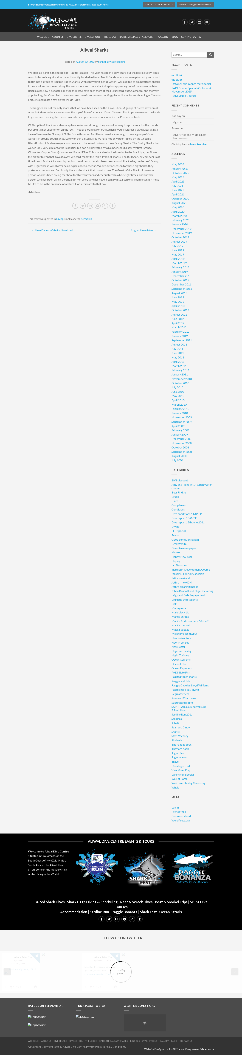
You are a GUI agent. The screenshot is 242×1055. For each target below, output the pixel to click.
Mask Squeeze (180, 629)
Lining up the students (184, 599)
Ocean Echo (178, 664)
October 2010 (180, 383)
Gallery (163, 36)
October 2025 (180, 173)
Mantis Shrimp (180, 616)
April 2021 (177, 194)
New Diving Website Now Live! (53, 230)
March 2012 (179, 327)
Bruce (175, 496)
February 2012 (180, 331)
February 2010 (180, 408)
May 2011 (177, 357)
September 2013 (181, 288)
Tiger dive (177, 753)
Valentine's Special (182, 774)
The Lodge (109, 36)
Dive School (92, 36)
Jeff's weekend (180, 578)
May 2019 (177, 254)
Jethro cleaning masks (184, 586)
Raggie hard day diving (185, 689)
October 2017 (180, 280)
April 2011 (177, 361)
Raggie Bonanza (124, 912)
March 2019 (179, 263)
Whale (175, 787)
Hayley (175, 561)
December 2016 (181, 284)
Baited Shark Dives (50, 902)
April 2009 (177, 426)
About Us (58, 36)
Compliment (179, 505)
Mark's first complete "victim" (190, 621)
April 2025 (177, 181)
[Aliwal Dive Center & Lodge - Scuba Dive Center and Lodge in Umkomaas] (54, 20)
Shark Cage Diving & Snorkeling (92, 902)
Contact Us (188, 36)
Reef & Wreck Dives (136, 902)
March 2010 (179, 404)
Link (174, 603)
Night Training (180, 655)
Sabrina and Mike (182, 702)
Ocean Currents (181, 659)
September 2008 (181, 451)
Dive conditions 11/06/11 (187, 513)
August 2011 (179, 344)
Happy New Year (181, 556)
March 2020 (179, 215)
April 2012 (177, 323)
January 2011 (179, 374)
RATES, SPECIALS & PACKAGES (113, 1041)
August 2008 (179, 456)
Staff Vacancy (179, 735)
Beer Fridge (178, 492)
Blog (174, 36)
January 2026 (179, 168)
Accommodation (73, 912)
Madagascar (179, 608)
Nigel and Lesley (181, 651)
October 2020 (180, 198)
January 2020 (179, 224)
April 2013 (177, 305)
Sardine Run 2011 (182, 714)
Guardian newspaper (183, 548)
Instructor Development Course (190, 569)
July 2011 (177, 348)
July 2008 (177, 460)
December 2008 (181, 438)
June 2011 (177, 353)
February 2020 (180, 220)
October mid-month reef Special (191, 83)
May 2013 (177, 301)
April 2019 (177, 258)
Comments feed (181, 816)
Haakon (176, 552)
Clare (174, 501)
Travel (175, 761)
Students (176, 740)
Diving (59, 218)
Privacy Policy (94, 1046)
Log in (175, 807)
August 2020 (179, 202)
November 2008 (181, 443)
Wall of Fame (179, 778)
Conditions (178, 509)
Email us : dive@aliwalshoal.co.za (195, 4)
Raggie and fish (180, 681)
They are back (180, 748)
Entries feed (178, 811)
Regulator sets (180, 693)
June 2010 (177, 391)
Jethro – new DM (181, 582)
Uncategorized (180, 766)
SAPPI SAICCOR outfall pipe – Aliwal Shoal (189, 708)
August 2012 (179, 314)
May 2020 (177, 207)
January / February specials (187, 573)
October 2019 (180, 237)
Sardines (176, 718)
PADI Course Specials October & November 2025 (191, 89)
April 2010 (177, 400)
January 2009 (179, 434)
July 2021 (177, 185)
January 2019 (179, 271)
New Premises (199, 144)
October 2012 (180, 310)
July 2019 (177, 245)
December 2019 (181, 228)
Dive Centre (74, 36)
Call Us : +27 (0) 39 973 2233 (159, 4)
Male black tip (180, 612)
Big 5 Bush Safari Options (143, 1041)
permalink (86, 218)
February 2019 (180, 267)
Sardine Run (99, 912)
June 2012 (177, 318)
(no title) (176, 75)
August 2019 (179, 241)
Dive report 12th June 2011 (188, 522)
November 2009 (181, 417)
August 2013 (179, 293)
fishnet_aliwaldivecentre (111, 61)
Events (175, 535)
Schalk (175, 723)
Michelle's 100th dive (184, 633)
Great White (179, 543)
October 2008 (180, 447)
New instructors (181, 638)
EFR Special (178, 530)
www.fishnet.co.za (203, 1049)
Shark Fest (148, 912)
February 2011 (180, 370)
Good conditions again (185, 539)
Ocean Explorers (181, 668)
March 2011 (179, 365)
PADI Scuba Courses (183, 95)
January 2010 (179, 413)
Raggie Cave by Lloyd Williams (190, 685)
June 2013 (177, 297)
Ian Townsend (179, 565)
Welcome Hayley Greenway (188, 783)
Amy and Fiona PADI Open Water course (191, 486)
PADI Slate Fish (180, 672)
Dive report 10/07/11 (184, 518)
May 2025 (177, 177)
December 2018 (181, 275)
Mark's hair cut (180, 625)
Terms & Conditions (114, 1046)
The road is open (181, 744)
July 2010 (177, 387)
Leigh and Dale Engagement (188, 595)
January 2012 (179, 336)
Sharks (175, 731)
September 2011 (181, 340)
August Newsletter (142, 230)
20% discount (179, 480)
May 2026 (177, 164)
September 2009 (181, 421)
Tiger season (179, 757)
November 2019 (181, 233)
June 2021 (177, 190)
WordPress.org (180, 820)
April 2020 (177, 211)
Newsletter (178, 646)
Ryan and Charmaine (183, 698)
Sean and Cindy (180, 727)
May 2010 (177, 395)
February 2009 (180, 430)
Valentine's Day (180, 770)
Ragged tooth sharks (184, 676)
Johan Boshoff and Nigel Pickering (192, 591)
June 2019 (177, 250)
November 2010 (181, 378)
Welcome (43, 36)
